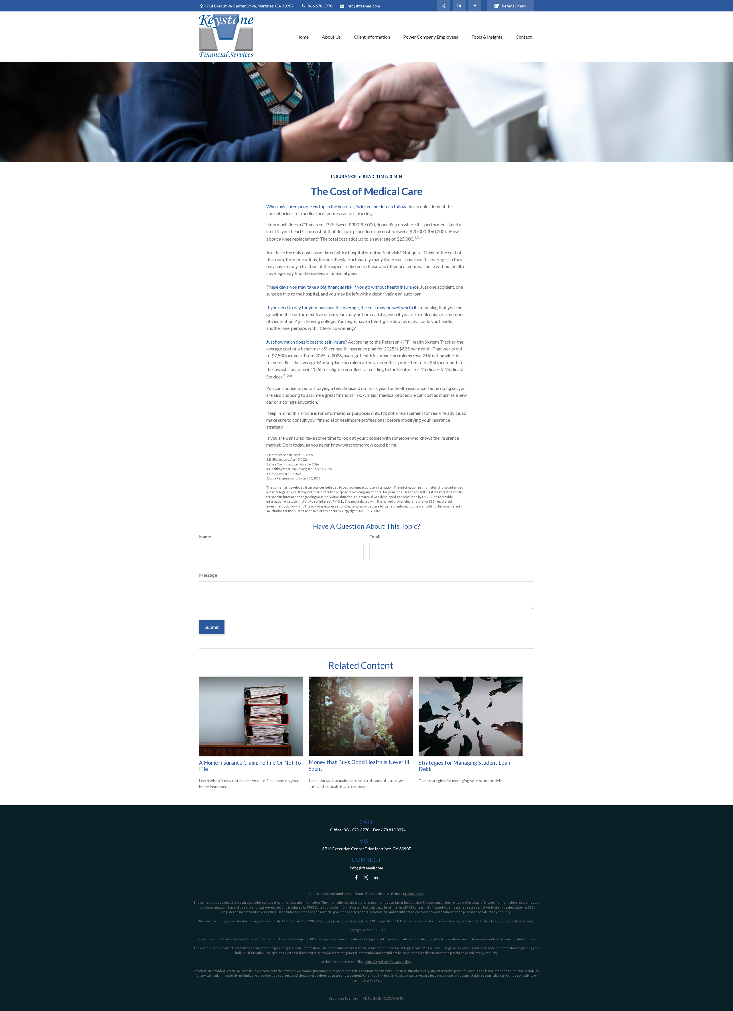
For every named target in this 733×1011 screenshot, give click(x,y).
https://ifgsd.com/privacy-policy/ (388, 962)
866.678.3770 (320, 5)
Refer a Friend (514, 5)
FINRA (432, 939)
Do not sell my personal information (509, 921)
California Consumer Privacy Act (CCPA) (347, 921)
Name (205, 536)
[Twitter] (443, 5)
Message (208, 575)
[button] (302, 37)
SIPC (441, 939)
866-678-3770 (356, 829)
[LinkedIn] (459, 5)
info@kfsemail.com (363, 5)
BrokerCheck (413, 893)
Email (374, 536)
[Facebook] (474, 5)
